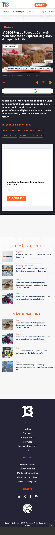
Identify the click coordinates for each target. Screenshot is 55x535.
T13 (3, 82)
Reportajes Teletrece (23, 12)
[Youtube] (36, 497)
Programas (27, 433)
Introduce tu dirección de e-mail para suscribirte (25, 183)
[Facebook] (30, 497)
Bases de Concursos (27, 446)
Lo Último (6, 12)
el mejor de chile (31, 136)
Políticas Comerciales (27, 473)
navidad (29, 130)
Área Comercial (27, 468)
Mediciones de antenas (27, 477)
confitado (9, 136)
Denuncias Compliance (27, 481)
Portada (27, 429)
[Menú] (50, 4)
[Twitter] (24, 497)
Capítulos (27, 442)
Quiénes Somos (27, 464)
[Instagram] (19, 497)
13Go (27, 450)
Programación (27, 437)
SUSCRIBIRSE (16, 198)
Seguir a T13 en (25, 91)
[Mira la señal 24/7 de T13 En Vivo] (40, 5)
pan (40, 130)
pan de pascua (12, 130)
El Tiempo (41, 12)
